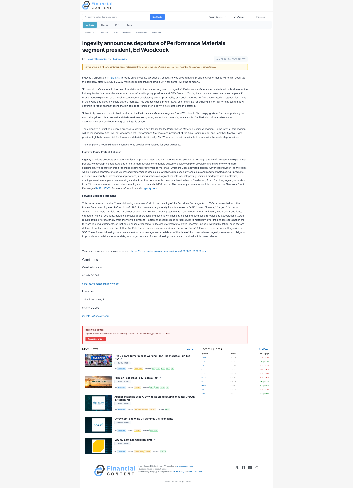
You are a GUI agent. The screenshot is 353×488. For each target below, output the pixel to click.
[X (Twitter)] (237, 471)
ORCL (203, 389)
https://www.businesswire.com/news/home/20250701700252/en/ (168, 251)
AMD (203, 365)
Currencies (126, 32)
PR (167, 387)
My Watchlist (239, 17)
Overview (104, 32)
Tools (129, 25)
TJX (172, 368)
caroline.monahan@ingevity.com (100, 283)
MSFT (203, 381)
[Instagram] (256, 471)
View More (191, 349)
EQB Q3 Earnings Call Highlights (134, 439)
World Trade (138, 368)
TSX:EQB (163, 451)
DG (153, 368)
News (115, 32)
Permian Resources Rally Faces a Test (137, 377)
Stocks (104, 25)
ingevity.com (149, 188)
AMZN (203, 357)
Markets (89, 25)
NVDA (203, 385)
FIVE (162, 368)
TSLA (203, 393)
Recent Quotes (216, 17)
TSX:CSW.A (153, 430)
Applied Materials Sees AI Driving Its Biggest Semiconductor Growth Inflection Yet (154, 398)
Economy (153, 409)
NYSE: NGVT (114, 77)
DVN (151, 387)
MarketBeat (121, 368)
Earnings (137, 387)
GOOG (204, 373)
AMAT (167, 409)
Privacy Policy (178, 471)
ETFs (117, 25)
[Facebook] (243, 471)
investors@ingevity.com (95, 316)
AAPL (203, 361)
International (141, 32)
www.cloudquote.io (185, 466)
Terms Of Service (195, 471)
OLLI (167, 368)
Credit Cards (139, 451)
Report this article (96, 339)
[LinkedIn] (250, 471)
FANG (157, 387)
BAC (203, 369)
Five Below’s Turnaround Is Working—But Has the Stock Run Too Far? (152, 357)
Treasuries (156, 32)
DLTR (157, 368)
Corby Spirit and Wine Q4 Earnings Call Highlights (145, 418)
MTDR (163, 387)
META (203, 377)
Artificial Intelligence (141, 409)
